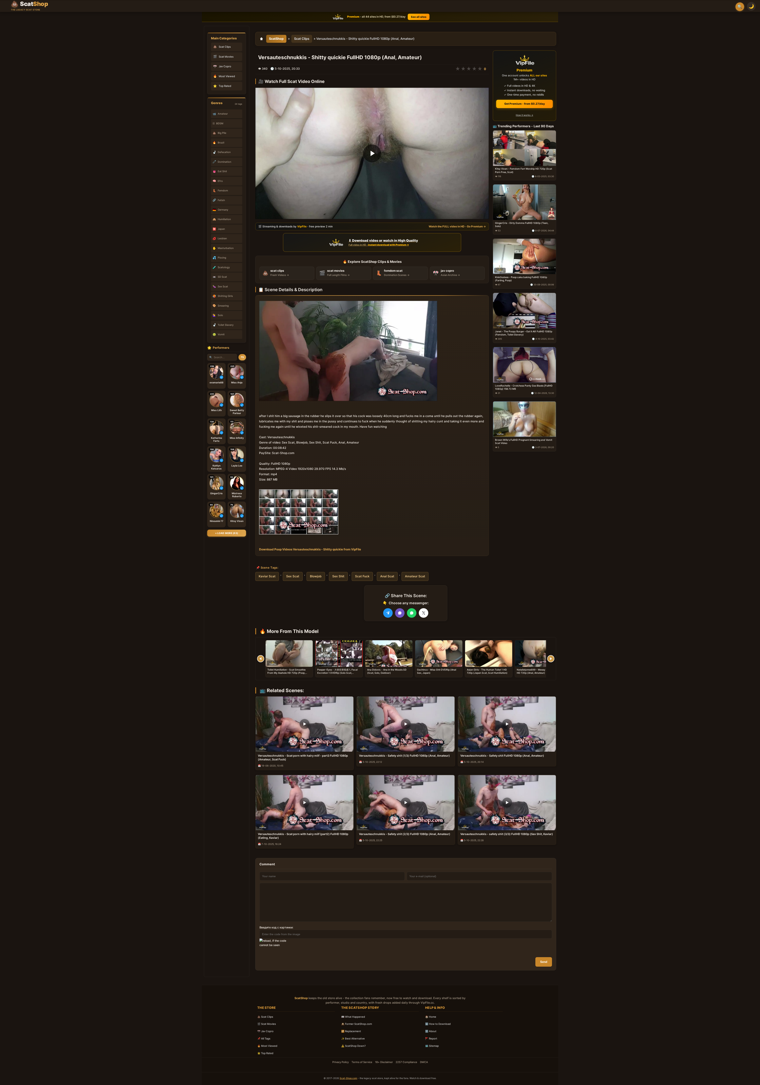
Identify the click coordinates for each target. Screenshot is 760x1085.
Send (543, 961)
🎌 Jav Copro (265, 1031)
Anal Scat (387, 576)
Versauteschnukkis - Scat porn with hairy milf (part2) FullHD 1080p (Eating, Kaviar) (303, 835)
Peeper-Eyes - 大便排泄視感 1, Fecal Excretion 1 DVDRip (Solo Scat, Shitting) (337, 672)
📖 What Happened (353, 1016)
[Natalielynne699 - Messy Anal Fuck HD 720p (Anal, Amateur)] (538, 653)
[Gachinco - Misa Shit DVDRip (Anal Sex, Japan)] (438, 653)
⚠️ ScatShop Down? (353, 1045)
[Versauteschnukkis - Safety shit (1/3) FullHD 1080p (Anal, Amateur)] (406, 724)
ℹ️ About (430, 1031)
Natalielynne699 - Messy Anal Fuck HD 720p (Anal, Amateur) (537, 671)
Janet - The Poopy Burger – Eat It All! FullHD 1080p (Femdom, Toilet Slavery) (523, 333)
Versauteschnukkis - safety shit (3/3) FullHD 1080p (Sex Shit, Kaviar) (506, 834)
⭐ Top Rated (265, 1053)
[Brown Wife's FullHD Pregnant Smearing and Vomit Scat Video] (524, 419)
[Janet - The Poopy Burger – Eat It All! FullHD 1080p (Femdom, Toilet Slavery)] (524, 310)
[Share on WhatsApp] (411, 613)
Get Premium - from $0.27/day (524, 103)
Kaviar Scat (267, 576)
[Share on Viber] (400, 613)
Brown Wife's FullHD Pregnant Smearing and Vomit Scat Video (523, 441)
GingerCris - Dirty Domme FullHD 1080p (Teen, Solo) (521, 224)
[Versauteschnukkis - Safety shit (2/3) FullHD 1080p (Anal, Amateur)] (406, 802)
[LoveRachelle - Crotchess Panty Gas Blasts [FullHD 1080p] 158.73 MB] (524, 364)
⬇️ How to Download (438, 1023)
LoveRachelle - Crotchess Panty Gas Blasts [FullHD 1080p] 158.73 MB (524, 387)
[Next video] (550, 658)
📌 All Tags (263, 1038)
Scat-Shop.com (348, 1078)
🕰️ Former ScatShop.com (356, 1023)
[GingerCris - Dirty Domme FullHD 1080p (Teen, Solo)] (524, 202)
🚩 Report (431, 1038)
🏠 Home (430, 1016)
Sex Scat (292, 576)
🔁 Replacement (351, 1031)
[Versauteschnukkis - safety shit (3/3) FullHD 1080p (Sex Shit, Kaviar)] (507, 802)
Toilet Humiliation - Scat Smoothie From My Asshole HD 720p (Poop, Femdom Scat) (286, 672)
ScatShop (276, 39)
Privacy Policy (340, 1062)
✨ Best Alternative (353, 1038)
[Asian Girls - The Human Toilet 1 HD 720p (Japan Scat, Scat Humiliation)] (488, 653)
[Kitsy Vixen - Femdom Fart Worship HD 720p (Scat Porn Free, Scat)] (524, 148)
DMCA (424, 1062)
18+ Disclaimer (384, 1062)
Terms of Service (362, 1062)
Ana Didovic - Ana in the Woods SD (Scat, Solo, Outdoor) (387, 671)
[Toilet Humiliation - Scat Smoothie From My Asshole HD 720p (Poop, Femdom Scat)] (289, 653)
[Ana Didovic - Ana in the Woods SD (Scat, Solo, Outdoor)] (388, 653)
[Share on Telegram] (388, 613)
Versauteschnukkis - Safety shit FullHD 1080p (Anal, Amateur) (502, 755)
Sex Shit (338, 576)
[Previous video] (260, 658)
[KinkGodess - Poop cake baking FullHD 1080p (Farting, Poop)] (524, 256)
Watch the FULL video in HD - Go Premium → (457, 226)
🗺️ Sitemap (432, 1045)
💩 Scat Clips (265, 1016)
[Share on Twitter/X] (423, 613)
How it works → (524, 115)
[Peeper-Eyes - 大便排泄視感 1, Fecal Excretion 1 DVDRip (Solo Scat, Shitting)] (339, 653)
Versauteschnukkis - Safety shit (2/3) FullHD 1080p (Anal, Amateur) (404, 834)
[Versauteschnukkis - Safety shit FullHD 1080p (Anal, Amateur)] (507, 724)
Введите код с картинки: (276, 927)
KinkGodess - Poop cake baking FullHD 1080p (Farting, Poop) (521, 279)
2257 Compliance (406, 1062)
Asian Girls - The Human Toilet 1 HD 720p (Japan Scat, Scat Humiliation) (487, 671)
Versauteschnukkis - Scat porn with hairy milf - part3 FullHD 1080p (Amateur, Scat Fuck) (303, 757)
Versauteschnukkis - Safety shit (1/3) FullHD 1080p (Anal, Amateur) (404, 755)
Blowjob (316, 576)
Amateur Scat (415, 576)
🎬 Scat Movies (266, 1023)
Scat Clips (301, 39)
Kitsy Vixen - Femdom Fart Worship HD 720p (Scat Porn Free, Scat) (523, 170)
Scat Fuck (362, 576)
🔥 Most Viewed (267, 1045)
